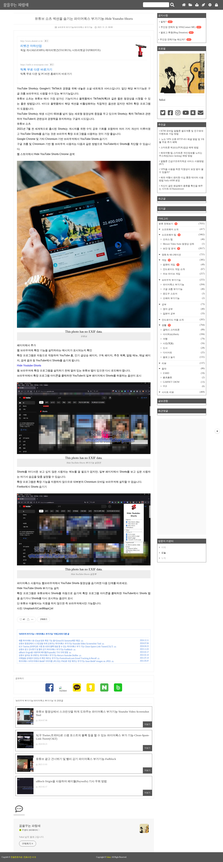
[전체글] (190, 5)
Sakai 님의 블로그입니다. (31, 837)
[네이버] (104, 687)
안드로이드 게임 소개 (183, 269)
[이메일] (200, 113)
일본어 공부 (183, 313)
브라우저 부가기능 (26, 633)
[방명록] (197, 5)
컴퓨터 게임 (183, 264)
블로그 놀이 (183, 357)
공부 (183, 304)
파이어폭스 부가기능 (44, 633)
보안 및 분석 (183, 248)
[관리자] (210, 5)
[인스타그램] (178, 113)
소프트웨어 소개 (183, 229)
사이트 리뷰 (183, 392)
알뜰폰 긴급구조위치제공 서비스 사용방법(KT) (181, 162)
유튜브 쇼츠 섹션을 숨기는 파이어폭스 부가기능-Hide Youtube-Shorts (84, 18)
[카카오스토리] (91, 687)
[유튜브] (185, 113)
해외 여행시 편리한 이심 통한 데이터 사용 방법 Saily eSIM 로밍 (181, 179)
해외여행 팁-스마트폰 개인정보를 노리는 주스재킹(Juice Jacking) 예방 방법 (180, 154)
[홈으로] (184, 5)
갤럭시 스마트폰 (183, 329)
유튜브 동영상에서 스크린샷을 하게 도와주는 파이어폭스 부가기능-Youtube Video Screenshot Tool (60, 643)
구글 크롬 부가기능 (183, 289)
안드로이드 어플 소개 (183, 319)
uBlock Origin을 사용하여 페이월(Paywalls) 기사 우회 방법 (43, 652)
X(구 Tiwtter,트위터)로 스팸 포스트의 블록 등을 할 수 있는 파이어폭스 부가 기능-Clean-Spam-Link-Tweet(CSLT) (66, 646)
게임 (183, 260)
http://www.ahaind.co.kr (31, 41)
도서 (183, 348)
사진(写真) (183, 343)
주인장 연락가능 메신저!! (175, 39)
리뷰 (183, 363)
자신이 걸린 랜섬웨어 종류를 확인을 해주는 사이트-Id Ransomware (181, 187)
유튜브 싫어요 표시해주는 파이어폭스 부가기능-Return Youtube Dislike (48, 655)
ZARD (183, 373)
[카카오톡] (77, 687)
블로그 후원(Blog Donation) (177, 32)
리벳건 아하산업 (31, 45)
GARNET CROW (183, 382)
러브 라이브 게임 (183, 273)
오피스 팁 (183, 239)
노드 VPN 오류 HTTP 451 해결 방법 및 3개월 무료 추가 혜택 (181, 140)
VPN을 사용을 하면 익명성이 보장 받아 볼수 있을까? (181, 170)
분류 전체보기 (182, 223)
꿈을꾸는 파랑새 (15, 4)
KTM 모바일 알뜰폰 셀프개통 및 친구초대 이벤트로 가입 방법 (181, 132)
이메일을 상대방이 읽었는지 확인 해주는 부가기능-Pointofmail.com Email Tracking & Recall (57, 658)
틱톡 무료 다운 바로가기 (36, 69)
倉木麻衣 (183, 377)
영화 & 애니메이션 (183, 254)
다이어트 (183, 352)
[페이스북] (49, 687)
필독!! (166, 22)
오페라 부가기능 (183, 298)
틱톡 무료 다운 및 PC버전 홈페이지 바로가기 (46, 73)
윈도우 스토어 (183, 293)
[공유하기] (28, 619)
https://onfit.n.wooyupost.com (34, 64)
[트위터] (63, 689)
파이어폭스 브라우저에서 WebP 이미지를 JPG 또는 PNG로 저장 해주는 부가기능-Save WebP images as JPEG (65, 661)
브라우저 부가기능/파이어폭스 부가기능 (75, 27)
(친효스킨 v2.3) (29, 857)
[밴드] (118, 687)
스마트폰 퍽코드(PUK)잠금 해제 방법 (180, 147)
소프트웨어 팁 (183, 234)
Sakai (108, 857)
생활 (183, 325)
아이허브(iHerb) (183, 334)
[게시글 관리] (32, 619)
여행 (183, 339)
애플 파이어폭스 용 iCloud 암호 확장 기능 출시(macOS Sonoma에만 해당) (49, 640)
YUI (183, 386)
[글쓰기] (203, 5)
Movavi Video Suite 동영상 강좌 (183, 244)
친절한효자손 (17, 857)
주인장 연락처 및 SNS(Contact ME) (180, 27)
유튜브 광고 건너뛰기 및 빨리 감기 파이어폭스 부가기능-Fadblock (45, 649)
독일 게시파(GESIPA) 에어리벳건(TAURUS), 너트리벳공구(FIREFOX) (60, 50)
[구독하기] (217, 431)
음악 (183, 368)
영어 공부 (183, 309)
